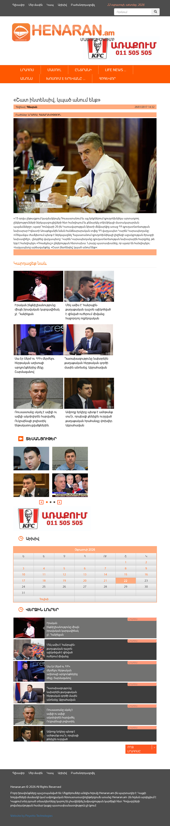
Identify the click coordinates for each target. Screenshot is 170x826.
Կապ (50, 4)
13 (84, 574)
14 (105, 574)
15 (125, 574)
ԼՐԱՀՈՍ (27, 70)
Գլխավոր (18, 4)
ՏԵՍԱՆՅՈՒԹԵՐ (41, 438)
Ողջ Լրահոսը (134, 749)
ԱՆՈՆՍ (26, 78)
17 (23, 580)
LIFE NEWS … (115, 70)
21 (105, 580)
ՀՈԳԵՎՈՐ (107, 78)
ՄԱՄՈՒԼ (54, 70)
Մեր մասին (35, 4)
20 (84, 580)
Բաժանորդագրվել (83, 4)
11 (44, 574)
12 (64, 574)
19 (64, 580)
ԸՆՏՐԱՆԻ (83, 70)
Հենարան (32, 106)
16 (146, 574)
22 (125, 580)
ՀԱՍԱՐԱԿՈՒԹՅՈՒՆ (50, 114)
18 (44, 580)
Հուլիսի (44, 599)
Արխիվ (62, 4)
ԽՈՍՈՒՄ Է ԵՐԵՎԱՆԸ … (65, 78)
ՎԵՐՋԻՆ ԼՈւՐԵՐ (42, 609)
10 (23, 574)
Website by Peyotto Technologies (31, 815)
